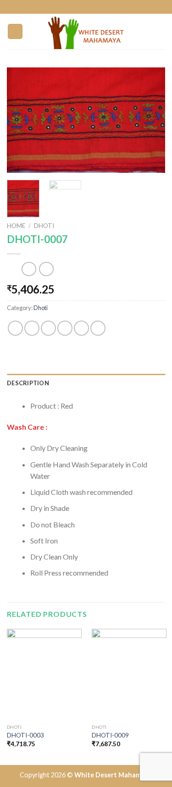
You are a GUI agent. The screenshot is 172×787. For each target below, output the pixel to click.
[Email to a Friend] (64, 328)
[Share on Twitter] (48, 328)
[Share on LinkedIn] (97, 328)
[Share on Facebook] (31, 328)
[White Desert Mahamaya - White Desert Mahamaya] (86, 31)
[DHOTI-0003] (44, 674)
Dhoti (44, 225)
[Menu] (15, 31)
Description (28, 383)
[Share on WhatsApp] (15, 328)
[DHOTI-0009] (129, 674)
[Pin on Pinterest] (81, 328)
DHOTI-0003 (25, 735)
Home (16, 225)
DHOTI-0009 (110, 735)
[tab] (86, 383)
